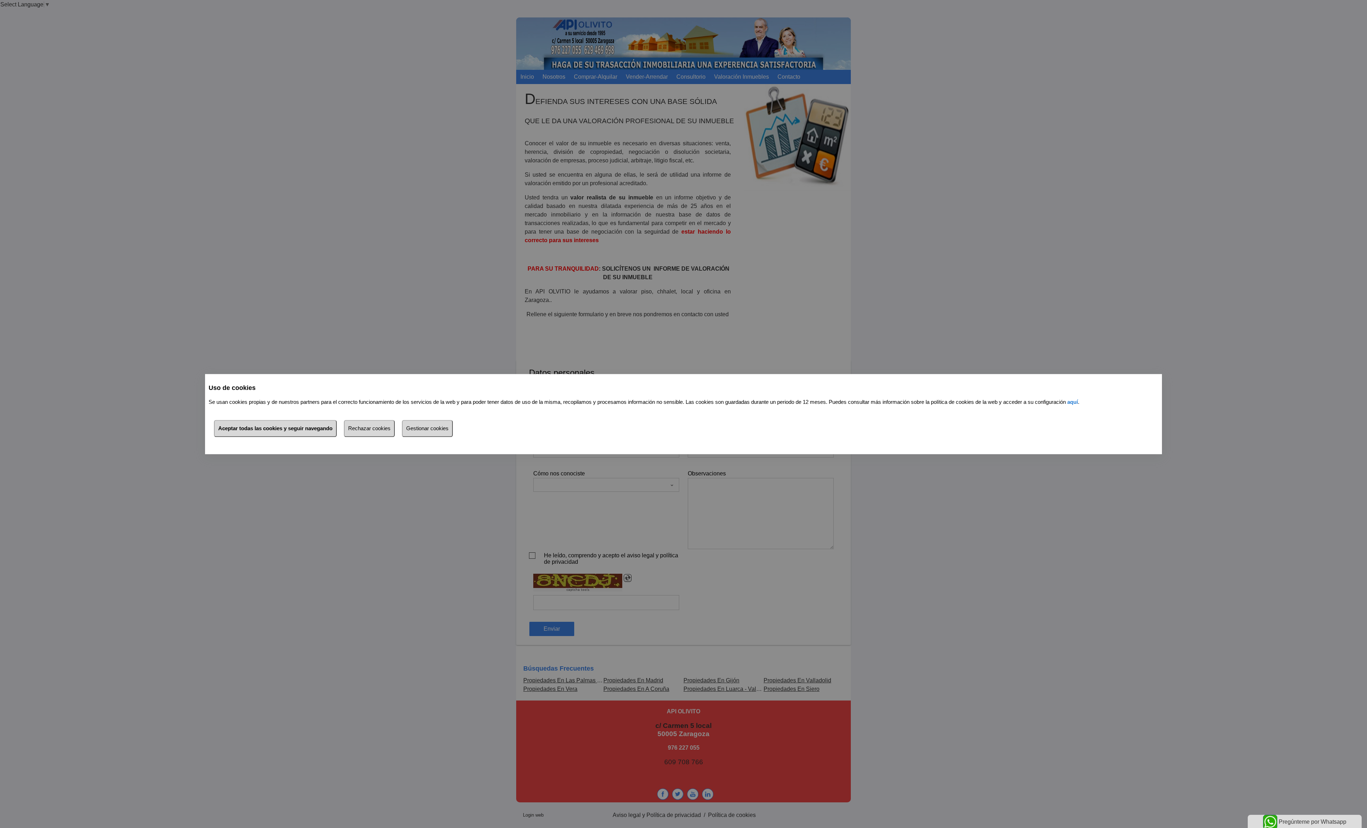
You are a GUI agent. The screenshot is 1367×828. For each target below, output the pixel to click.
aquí (1072, 402)
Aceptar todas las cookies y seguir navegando (275, 428)
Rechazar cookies (369, 428)
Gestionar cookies (427, 428)
